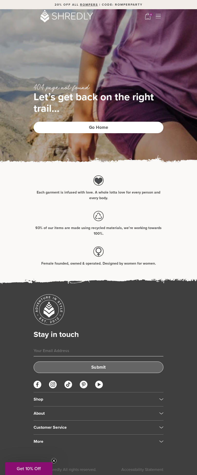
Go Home (98, 127)
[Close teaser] (53, 460)
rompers (89, 4)
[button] (28, 468)
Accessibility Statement (142, 469)
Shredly (55, 469)
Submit (98, 367)
